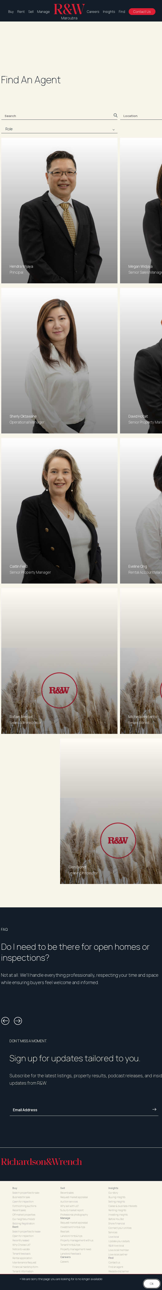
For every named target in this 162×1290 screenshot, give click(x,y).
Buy (11, 11)
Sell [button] (62, 1188)
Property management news (75, 1249)
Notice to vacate (21, 1249)
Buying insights (116, 1197)
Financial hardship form (25, 1267)
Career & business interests (122, 1206)
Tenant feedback (21, 1253)
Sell (31, 11)
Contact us (114, 1262)
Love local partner (117, 1254)
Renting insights (117, 1210)
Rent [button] (15, 1227)
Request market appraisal (74, 1197)
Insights (109, 11)
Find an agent (115, 1267)
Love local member (118, 1250)
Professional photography (74, 1214)
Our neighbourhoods (23, 1219)
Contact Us (142, 11)
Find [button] (110, 1258)
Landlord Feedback (70, 1253)
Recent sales (19, 1210)
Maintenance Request (24, 1262)
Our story (113, 1192)
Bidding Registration (23, 1223)
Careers (93, 11)
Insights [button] (113, 1188)
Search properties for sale (25, 1192)
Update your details (119, 1241)
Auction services (69, 1201)
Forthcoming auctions (24, 1206)
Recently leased (20, 1240)
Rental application (22, 1258)
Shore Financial (116, 1223)
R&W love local (116, 1245)
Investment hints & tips (72, 1227)
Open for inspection (23, 1201)
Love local (113, 1237)
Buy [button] (14, 1188)
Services (112, 1232)
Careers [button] (65, 1257)
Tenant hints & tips (70, 1245)
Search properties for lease (26, 1231)
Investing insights (118, 1214)
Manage (43, 11)
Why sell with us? (69, 1206)
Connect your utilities (119, 1228)
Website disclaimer (118, 1271)
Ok (152, 1283)
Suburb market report (72, 1210)
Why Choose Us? (21, 1245)
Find (122, 11)
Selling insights (116, 1201)
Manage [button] (65, 1218)
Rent (21, 11)
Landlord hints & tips (71, 1236)
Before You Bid (116, 1219)
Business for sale (21, 1197)
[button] (5, 1021)
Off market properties (23, 1214)
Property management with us (76, 1240)
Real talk (64, 1231)
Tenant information (22, 1271)
